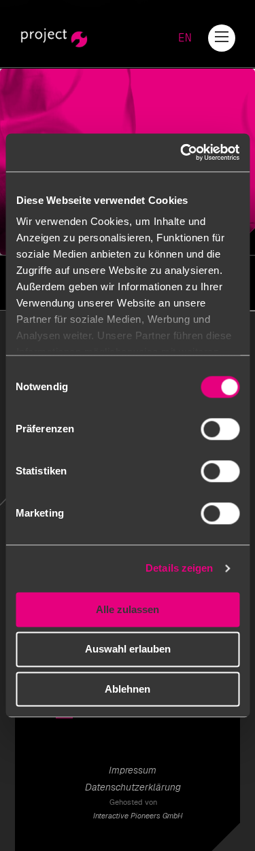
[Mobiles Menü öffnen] (221, 36)
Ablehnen (127, 689)
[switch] (220, 429)
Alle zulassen (127, 609)
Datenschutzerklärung (133, 787)
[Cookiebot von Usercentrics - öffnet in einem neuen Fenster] (181, 152)
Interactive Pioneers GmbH (138, 815)
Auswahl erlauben (128, 649)
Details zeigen (179, 568)
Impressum (132, 770)
